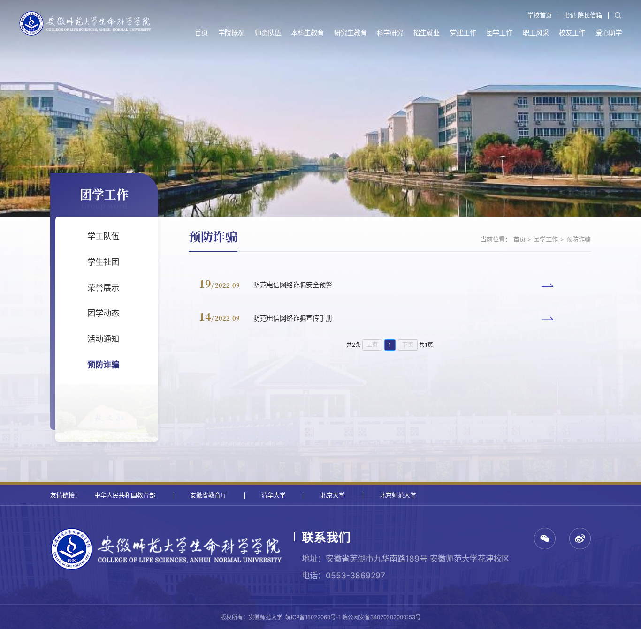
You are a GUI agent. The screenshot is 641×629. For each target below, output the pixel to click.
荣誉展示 (103, 287)
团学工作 (499, 33)
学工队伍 (103, 236)
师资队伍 (268, 33)
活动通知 (103, 339)
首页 (201, 33)
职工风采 (536, 33)
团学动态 (103, 313)
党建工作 (463, 33)
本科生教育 (307, 33)
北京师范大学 (398, 495)
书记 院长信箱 (583, 15)
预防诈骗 (103, 364)
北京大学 (332, 495)
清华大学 (273, 495)
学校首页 (539, 15)
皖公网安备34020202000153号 (381, 617)
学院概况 (231, 33)
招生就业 (426, 33)
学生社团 (103, 262)
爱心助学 (608, 33)
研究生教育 (350, 33)
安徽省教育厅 (208, 495)
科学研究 (390, 33)
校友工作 (572, 33)
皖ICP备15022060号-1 (313, 617)
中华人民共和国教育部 (124, 495)
